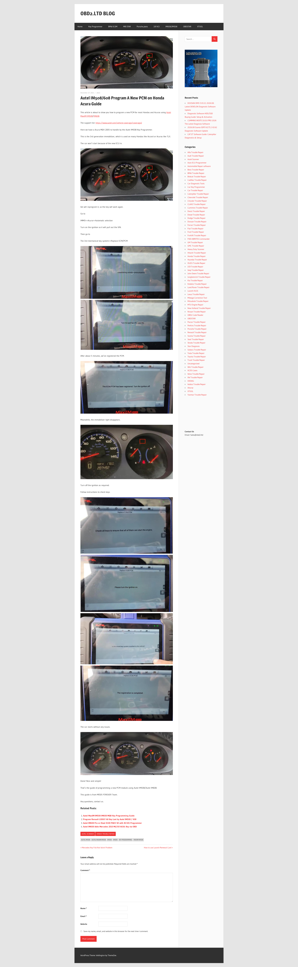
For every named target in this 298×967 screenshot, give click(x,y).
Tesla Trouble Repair (196, 353)
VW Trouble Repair (195, 377)
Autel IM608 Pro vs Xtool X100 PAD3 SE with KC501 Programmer (112, 823)
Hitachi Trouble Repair (197, 252)
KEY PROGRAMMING (125, 840)
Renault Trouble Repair (197, 332)
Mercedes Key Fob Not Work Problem (97, 847)
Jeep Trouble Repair (196, 270)
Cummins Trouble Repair (198, 207)
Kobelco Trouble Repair (197, 284)
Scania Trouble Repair (197, 336)
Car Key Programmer (196, 187)
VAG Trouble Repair (195, 367)
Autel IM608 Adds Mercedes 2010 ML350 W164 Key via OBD (110, 826)
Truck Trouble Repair (196, 360)
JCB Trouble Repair (195, 266)
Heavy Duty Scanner (196, 249)
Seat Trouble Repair (196, 339)
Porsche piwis (142, 26)
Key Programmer (95, 26)
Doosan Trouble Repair (197, 221)
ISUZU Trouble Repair (196, 263)
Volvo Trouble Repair (196, 374)
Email (83, 916)
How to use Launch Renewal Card (157, 847)
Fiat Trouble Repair (195, 228)
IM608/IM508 (171, 26)
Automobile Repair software (199, 166)
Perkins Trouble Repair (197, 325)
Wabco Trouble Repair (197, 384)
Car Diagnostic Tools (196, 183)
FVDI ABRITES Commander (199, 239)
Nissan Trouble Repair (197, 311)
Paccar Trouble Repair (197, 322)
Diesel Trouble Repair (196, 214)
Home (80, 26)
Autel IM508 (85, 840)
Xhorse (190, 387)
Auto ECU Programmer (197, 162)
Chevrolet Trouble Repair (198, 197)
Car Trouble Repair (195, 190)
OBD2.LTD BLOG (97, 13)
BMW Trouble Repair (196, 173)
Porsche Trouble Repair (197, 329)
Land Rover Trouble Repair (198, 287)
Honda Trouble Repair (105, 834)
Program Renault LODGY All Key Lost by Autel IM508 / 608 (109, 819)
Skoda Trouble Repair (196, 342)
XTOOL (200, 26)
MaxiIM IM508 (138, 840)
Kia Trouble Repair (195, 280)
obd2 (98, 93)
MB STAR (127, 26)
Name (83, 908)
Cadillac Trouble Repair (197, 180)
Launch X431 (193, 291)
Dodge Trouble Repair (196, 218)
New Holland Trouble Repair (199, 308)
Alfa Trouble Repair (195, 152)
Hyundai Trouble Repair (197, 259)
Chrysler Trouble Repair (197, 201)
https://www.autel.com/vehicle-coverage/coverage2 (119, 123)
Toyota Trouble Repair (197, 356)
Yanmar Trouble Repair (197, 394)
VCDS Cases (192, 370)
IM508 (109, 840)
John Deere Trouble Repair (198, 273)
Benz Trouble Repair (196, 169)
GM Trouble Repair (195, 242)
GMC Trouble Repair (196, 246)
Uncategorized (193, 363)
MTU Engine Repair (195, 304)
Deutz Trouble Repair (196, 211)
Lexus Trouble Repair (196, 294)
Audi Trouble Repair (196, 156)
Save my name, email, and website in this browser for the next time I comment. (115, 931)
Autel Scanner (88, 834)
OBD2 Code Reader (195, 315)
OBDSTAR (187, 26)
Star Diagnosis (194, 346)
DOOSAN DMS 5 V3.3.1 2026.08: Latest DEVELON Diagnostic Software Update (200, 106)
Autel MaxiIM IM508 (99, 840)
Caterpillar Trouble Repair (198, 194)
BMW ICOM (112, 26)
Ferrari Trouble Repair (197, 225)
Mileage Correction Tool (197, 298)
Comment (85, 870)
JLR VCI (157, 26)
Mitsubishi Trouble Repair (198, 301)
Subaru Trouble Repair (197, 349)
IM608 (96, 116)
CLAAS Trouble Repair (197, 204)
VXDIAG (191, 381)
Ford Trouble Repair (196, 232)
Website (83, 924)
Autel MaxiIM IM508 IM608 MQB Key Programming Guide (108, 815)
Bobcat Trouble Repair (197, 176)
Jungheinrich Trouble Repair (199, 277)
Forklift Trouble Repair (197, 235)
